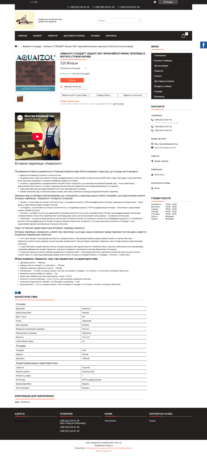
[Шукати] (139, 20)
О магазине (160, 55)
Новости (53, 36)
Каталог (37, 36)
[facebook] (16, 293)
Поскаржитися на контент (97, 448)
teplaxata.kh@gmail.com (165, 147)
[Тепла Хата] (25, 20)
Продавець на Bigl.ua (103, 445)
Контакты (111, 36)
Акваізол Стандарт (32, 46)
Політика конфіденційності (120, 448)
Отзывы (95, 36)
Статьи (157, 76)
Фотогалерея (161, 66)
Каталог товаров (163, 60)
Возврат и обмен (163, 86)
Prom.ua (118, 443)
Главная (22, 36)
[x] (19, 293)
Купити (72, 80)
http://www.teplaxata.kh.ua (166, 144)
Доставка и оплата (74, 36)
